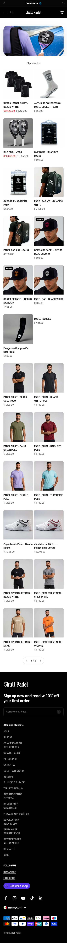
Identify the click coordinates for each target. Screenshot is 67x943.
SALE (6, 731)
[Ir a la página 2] (40, 660)
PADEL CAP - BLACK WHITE (48, 299)
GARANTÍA (9, 764)
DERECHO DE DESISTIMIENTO (11, 831)
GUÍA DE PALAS (11, 752)
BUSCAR (8, 737)
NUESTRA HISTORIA (13, 770)
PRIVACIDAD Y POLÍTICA (16, 813)
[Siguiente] (63, 3)
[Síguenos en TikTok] (32, 898)
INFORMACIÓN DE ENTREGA (12, 796)
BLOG (6, 854)
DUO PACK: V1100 (12, 152)
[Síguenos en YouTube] (23, 898)
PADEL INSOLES (42, 318)
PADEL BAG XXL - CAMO (16, 250)
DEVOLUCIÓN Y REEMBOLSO (11, 821)
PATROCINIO (10, 758)
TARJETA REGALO (13, 788)
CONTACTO (9, 849)
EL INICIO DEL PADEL (14, 782)
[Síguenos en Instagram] (14, 898)
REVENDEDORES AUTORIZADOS (12, 841)
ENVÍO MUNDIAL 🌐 (34, 2)
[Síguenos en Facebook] (5, 898)
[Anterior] (4, 3)
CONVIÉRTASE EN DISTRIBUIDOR (12, 745)
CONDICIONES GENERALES (10, 806)
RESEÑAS (8, 776)
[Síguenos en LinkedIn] (40, 898)
